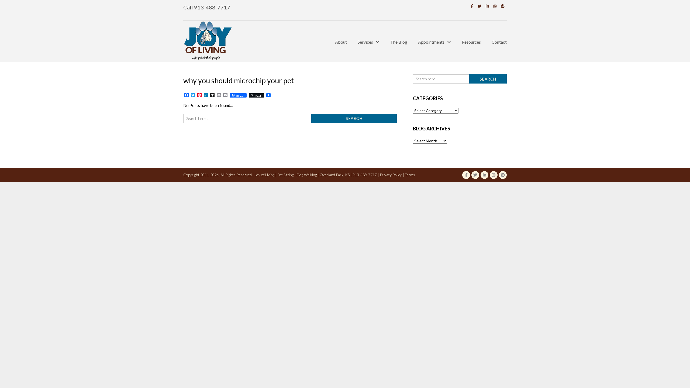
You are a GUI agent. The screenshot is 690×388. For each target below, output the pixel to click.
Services (365, 41)
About (341, 41)
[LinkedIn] (487, 6)
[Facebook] (472, 6)
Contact (499, 41)
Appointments (431, 41)
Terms (410, 174)
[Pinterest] (503, 6)
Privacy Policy (391, 174)
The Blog (398, 41)
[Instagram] (494, 6)
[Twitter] (479, 6)
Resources (471, 41)
